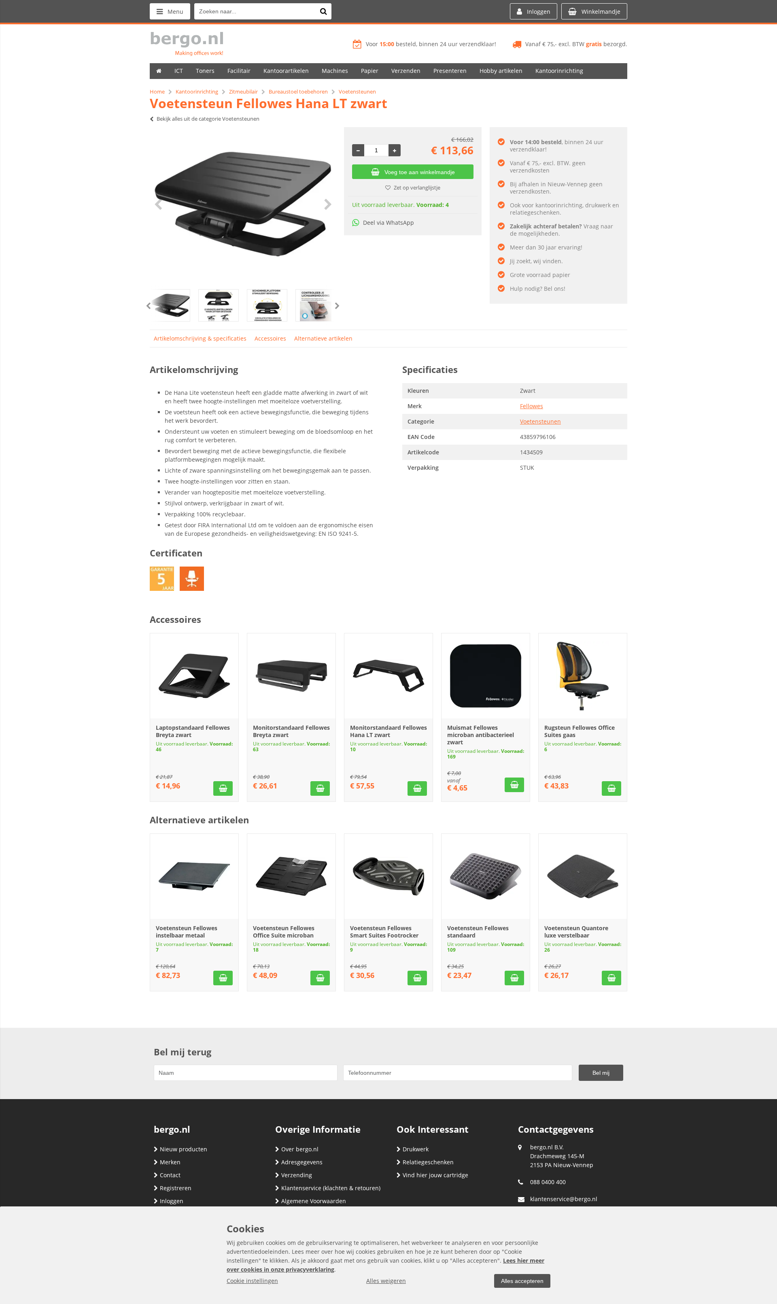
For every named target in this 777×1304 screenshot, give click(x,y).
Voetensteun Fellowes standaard (478, 931)
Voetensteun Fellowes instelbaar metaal (186, 931)
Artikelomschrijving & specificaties (200, 338)
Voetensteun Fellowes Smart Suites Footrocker (384, 931)
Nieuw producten (183, 1149)
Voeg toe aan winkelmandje (419, 172)
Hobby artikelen (501, 71)
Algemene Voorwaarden (313, 1201)
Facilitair (239, 71)
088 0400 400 (548, 1182)
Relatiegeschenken (428, 1162)
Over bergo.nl (299, 1149)
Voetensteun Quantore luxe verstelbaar (576, 931)
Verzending (296, 1175)
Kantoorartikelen (286, 71)
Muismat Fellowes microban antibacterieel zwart (480, 735)
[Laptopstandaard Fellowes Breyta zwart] (194, 675)
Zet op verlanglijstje (417, 187)
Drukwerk (416, 1149)
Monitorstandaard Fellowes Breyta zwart (291, 731)
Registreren (175, 1188)
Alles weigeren (386, 1281)
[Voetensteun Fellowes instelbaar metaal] (194, 876)
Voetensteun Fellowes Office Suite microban (283, 931)
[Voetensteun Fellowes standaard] (486, 876)
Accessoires (270, 338)
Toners (205, 71)
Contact (170, 1175)
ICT (178, 71)
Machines (335, 71)
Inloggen (171, 1201)
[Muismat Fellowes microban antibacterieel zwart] (486, 675)
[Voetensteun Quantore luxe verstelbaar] (583, 876)
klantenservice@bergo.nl (563, 1199)
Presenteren (450, 71)
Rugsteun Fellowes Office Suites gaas (579, 731)
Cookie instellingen (252, 1281)
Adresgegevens (302, 1162)
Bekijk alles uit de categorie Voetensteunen (208, 118)
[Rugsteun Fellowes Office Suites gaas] (583, 675)
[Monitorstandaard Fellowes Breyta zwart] (291, 675)
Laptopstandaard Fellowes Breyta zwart (193, 731)
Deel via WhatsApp (388, 222)
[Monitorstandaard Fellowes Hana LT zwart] (388, 675)
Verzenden (405, 71)
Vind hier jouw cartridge (435, 1175)
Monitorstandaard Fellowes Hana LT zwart (388, 731)
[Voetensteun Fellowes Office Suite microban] (291, 876)
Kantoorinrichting (559, 71)
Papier (369, 71)
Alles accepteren (522, 1281)
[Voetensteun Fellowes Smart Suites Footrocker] (388, 876)
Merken (170, 1162)
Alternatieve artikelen (323, 338)
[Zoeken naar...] (323, 11)
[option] (243, 204)
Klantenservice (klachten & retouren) (330, 1188)
